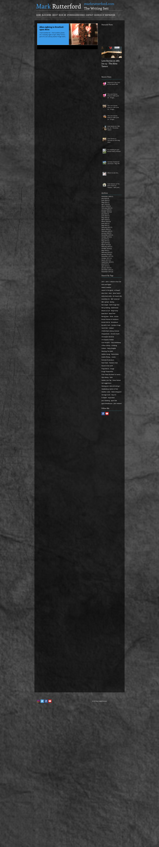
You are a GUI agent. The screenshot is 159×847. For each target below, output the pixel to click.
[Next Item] (119, 52)
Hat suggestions (106, 383)
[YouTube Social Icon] (107, 413)
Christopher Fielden (107, 340)
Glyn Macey (105, 377)
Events (114, 357)
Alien (110, 293)
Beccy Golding (105, 308)
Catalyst (111, 328)
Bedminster (114, 308)
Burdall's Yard (105, 325)
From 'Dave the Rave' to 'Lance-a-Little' (111, 374)
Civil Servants (105, 342)
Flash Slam (104, 363)
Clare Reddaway (116, 342)
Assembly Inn (105, 299)
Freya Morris (105, 369)
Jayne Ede (114, 400)
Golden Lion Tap (106, 380)
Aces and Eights (106, 284)
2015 (102, 282)
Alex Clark (104, 293)
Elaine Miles (115, 354)
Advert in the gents (107, 290)
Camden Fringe (116, 325)
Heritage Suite (105, 395)
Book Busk (104, 313)
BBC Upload (105, 302)
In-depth (104, 397)
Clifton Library (105, 345)
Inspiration (111, 397)
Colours (103, 348)
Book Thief (112, 313)
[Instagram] (38, 701)
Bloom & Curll (105, 311)
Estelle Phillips (105, 357)
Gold (111, 377)
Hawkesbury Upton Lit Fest (109, 389)
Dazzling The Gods (107, 351)
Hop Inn (113, 395)
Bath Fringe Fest (114, 305)
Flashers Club (113, 363)
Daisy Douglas (111, 348)
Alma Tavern (117, 293)
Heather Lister (105, 392)
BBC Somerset (115, 299)
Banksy (112, 302)
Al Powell (117, 290)
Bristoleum (114, 322)
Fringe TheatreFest (107, 371)
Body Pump (114, 311)
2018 (107, 282)
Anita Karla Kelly (106, 296)
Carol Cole (104, 328)
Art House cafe (117, 296)
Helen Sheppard (116, 392)
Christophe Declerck (107, 337)
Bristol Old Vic (105, 322)
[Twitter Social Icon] (42, 701)
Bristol (116, 316)
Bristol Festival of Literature (109, 319)
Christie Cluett (115, 334)
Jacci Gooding (105, 400)
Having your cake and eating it (110, 386)
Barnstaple (104, 305)
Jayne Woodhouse (106, 403)
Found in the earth (107, 366)
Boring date (105, 316)
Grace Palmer (117, 380)
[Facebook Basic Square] (103, 413)
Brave (111, 316)
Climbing (114, 345)
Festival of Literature (107, 360)
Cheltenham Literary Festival (110, 331)
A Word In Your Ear (115, 282)
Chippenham (105, 334)
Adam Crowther (106, 287)
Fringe (112, 369)
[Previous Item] (104, 52)
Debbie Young (105, 354)
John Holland (117, 403)
